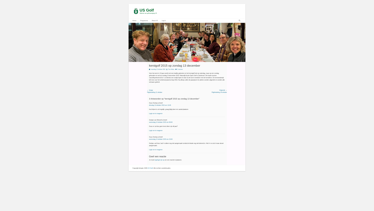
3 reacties (180, 69)
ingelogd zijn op (159, 160)
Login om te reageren (155, 113)
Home (134, 20)
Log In (164, 20)
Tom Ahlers (171, 69)
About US (155, 20)
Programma (144, 20)
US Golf (147, 10)
